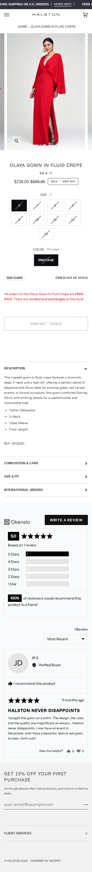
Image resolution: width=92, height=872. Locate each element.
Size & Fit (11, 476)
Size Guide (14, 277)
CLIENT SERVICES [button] (17, 833)
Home (22, 26)
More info (62, 4)
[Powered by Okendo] (17, 522)
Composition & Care (21, 463)
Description (14, 368)
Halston (13, 861)
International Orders (23, 490)
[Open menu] (11, 14)
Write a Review (66, 520)
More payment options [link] (46, 354)
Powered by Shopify (45, 861)
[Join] (81, 804)
